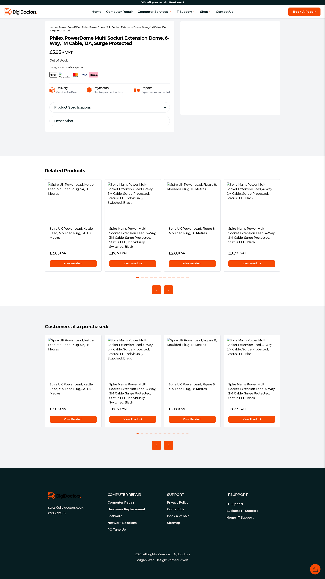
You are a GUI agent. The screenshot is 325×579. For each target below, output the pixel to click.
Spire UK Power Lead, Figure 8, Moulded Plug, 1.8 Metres (192, 231)
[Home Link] (36, 12)
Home (96, 12)
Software (115, 516)
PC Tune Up (117, 529)
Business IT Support (242, 511)
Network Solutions (122, 523)
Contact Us (224, 12)
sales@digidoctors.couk (65, 507)
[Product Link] (73, 202)
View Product (73, 263)
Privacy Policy (177, 502)
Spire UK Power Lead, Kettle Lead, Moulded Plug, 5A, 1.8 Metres (71, 233)
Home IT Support (240, 517)
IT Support (234, 504)
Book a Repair (178, 516)
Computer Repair (119, 12)
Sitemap (173, 523)
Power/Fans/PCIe (69, 27)
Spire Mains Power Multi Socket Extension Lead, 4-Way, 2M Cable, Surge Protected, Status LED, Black (251, 235)
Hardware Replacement (126, 509)
